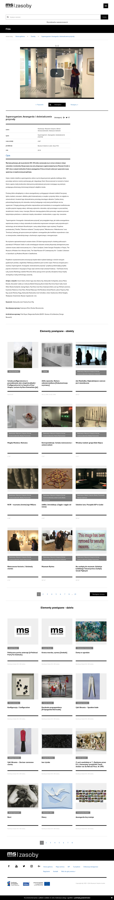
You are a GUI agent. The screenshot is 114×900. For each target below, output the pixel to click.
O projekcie (76, 867)
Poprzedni (40, 105)
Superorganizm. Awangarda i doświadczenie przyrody (57, 36)
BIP (69, 867)
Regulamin (46, 871)
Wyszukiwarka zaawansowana (57, 22)
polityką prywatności (82, 898)
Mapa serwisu (60, 867)
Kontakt (55, 871)
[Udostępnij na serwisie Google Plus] (64, 117)
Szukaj (104, 17)
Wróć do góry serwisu (68, 872)
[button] (57, 73)
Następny (74, 105)
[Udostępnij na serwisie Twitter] (67, 117)
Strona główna (20, 36)
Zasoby (33, 36)
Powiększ (58, 105)
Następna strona (99, 594)
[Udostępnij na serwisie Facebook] (68, 117)
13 (75, 594)
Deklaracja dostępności (90, 867)
